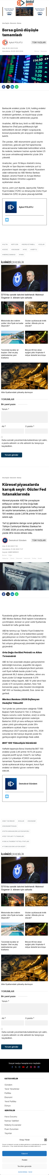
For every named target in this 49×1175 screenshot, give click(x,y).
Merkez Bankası (9, 254)
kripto (34, 249)
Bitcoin (15, 244)
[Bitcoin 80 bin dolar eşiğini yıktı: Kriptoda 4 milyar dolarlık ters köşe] (36, 339)
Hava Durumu (11, 1116)
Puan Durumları (11, 1129)
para (22, 254)
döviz (6, 249)
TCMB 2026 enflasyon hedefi (14, 846)
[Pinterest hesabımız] (31, 1067)
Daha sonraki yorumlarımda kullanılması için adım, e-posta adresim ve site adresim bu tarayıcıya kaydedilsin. (24, 443)
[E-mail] (7, 220)
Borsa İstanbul (29, 244)
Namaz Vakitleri (12, 1121)
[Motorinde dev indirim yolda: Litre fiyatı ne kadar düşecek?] (12, 309)
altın (6, 244)
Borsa (37, 51)
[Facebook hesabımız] (12, 1067)
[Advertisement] (24, 99)
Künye (30, 1171)
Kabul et (25, 1154)
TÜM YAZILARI (39, 42)
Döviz (12, 558)
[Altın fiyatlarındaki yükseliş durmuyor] (24, 376)
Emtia (34, 558)
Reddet (24, 1160)
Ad (4, 426)
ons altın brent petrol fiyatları (16, 841)
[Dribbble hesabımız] (35, 1067)
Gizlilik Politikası (22, 1171)
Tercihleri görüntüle (24, 1166)
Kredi (40, 558)
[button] (45, 1140)
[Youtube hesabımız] (23, 1067)
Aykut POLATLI (16, 42)
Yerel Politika (10, 1101)
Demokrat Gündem (17, 540)
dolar (42, 244)
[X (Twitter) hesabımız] (16, 1067)
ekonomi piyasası (10, 826)
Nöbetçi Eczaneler (13, 1125)
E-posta (30, 426)
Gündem (8, 1085)
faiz (25, 249)
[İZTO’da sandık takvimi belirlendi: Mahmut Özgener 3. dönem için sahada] (24, 278)
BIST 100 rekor (9, 821)
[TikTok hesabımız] (27, 1067)
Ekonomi (44, 51)
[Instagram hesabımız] (19, 1067)
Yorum (5, 409)
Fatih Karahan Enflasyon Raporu (16, 831)
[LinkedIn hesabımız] (38, 1067)
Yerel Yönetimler (12, 1089)
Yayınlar (8, 1133)
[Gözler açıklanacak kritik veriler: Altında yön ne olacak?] (36, 309)
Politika (8, 1093)
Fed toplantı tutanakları (14, 836)
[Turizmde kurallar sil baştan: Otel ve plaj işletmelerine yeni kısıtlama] (12, 339)
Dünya (7, 1105)
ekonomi (16, 249)
